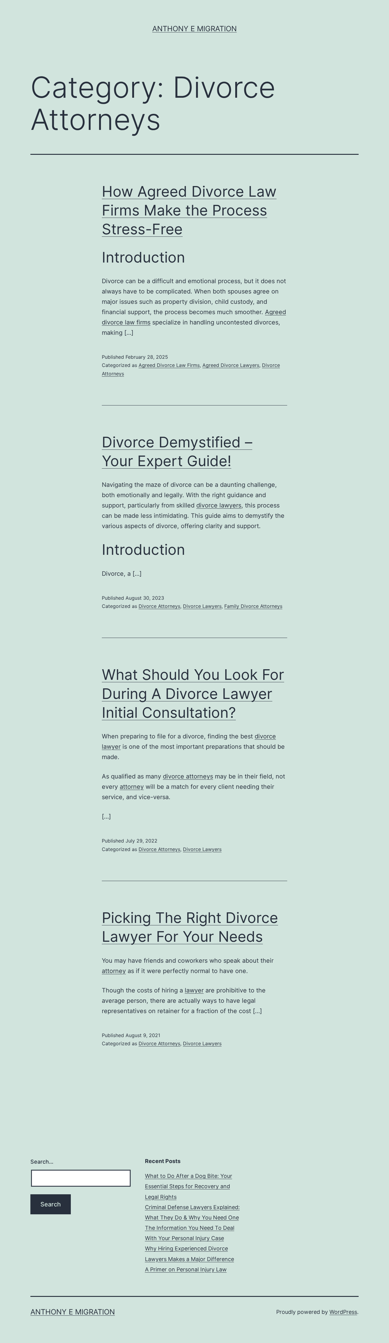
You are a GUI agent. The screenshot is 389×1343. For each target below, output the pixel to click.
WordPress (343, 1312)
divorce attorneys (188, 776)
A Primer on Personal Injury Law (186, 1269)
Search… (41, 1161)
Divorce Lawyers (202, 606)
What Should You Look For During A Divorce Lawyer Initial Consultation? (193, 693)
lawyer (194, 990)
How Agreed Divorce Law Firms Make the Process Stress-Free (189, 210)
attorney (132, 786)
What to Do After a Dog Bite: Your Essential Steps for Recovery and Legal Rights (188, 1186)
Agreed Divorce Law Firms (169, 365)
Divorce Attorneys (159, 606)
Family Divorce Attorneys (253, 606)
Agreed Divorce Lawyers (230, 365)
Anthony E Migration (194, 28)
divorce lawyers (218, 505)
